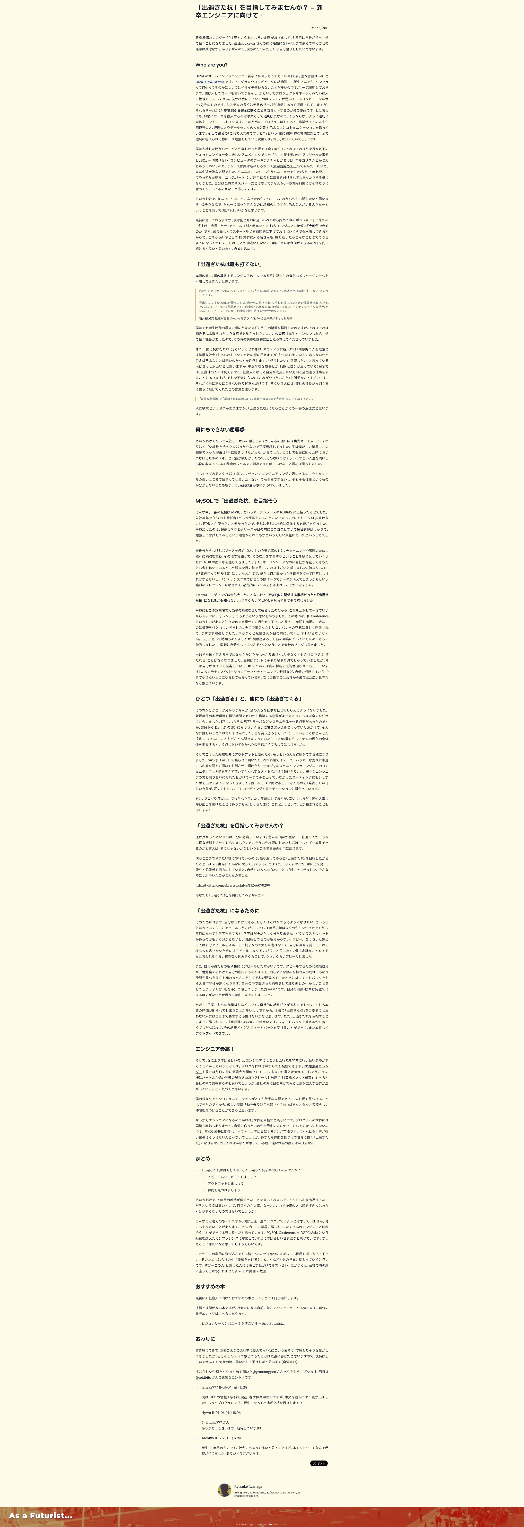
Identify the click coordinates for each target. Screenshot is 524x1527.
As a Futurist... (41, 1515)
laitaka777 (210, 1387)
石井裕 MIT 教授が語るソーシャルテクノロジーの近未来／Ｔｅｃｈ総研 (245, 318)
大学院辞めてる (285, 166)
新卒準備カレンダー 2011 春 (216, 38)
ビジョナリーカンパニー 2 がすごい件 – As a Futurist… (243, 1323)
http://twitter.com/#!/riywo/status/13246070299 (232, 885)
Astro (284, 1524)
